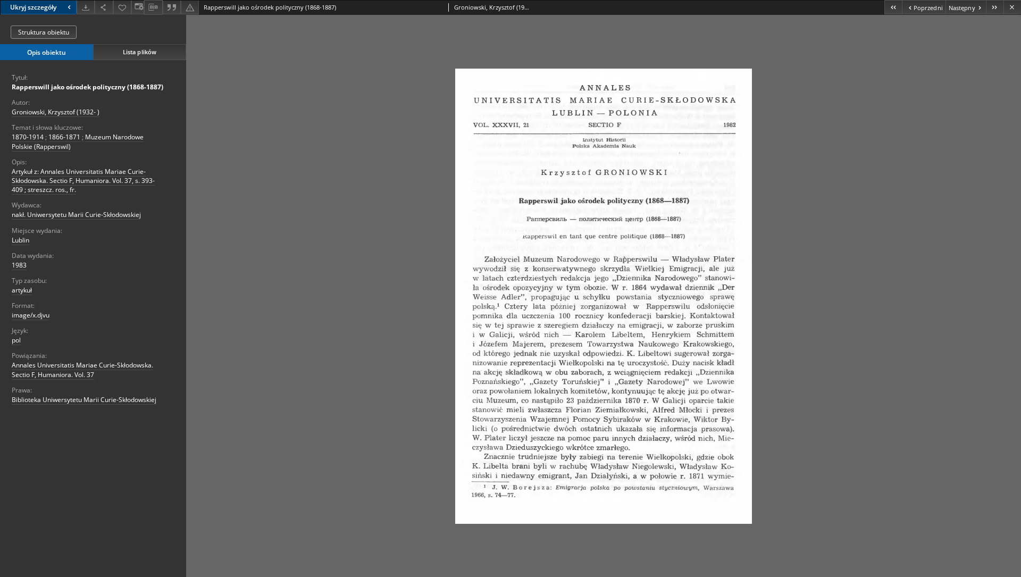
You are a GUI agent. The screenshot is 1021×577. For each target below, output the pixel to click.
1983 (19, 265)
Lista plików (139, 52)
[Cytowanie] (172, 7)
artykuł (22, 290)
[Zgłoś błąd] (190, 7)
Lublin (20, 240)
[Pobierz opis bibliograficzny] (153, 7)
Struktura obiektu (43, 32)
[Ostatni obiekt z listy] (994, 7)
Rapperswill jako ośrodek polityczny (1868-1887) (87, 86)
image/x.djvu (30, 315)
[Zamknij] (1012, 7)
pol (16, 340)
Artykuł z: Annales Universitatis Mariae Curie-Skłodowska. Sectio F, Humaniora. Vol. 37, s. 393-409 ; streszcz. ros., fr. (83, 180)
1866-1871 (64, 136)
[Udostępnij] (104, 7)
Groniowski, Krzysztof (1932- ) (55, 111)
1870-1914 (28, 136)
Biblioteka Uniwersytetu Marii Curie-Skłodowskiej (84, 399)
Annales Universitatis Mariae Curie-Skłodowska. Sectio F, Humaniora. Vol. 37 (82, 370)
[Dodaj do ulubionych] (122, 7)
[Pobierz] (86, 7)
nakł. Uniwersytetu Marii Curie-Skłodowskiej (76, 214)
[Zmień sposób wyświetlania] (137, 7)
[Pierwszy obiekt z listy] (893, 7)
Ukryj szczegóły (33, 7)
